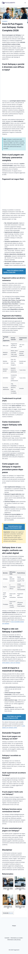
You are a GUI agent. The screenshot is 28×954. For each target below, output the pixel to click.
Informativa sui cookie (16, 938)
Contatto (7, 938)
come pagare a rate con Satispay (11, 662)
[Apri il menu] (25, 3)
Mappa (14, 925)
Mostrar (11, 913)
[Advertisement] (14, 86)
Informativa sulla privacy (14, 939)
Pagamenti (4, 21)
